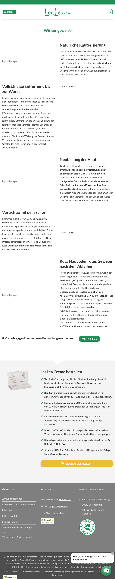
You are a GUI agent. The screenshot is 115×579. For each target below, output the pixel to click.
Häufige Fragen (10, 521)
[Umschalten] (5, 532)
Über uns (7, 510)
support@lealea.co (58, 506)
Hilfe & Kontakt (10, 516)
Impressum (57, 575)
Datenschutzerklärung (54, 571)
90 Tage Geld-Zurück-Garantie (18, 536)
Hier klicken (65, 499)
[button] (9, 12)
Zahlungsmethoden (12, 498)
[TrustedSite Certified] (47, 521)
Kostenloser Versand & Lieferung (19, 504)
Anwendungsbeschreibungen (17, 527)
